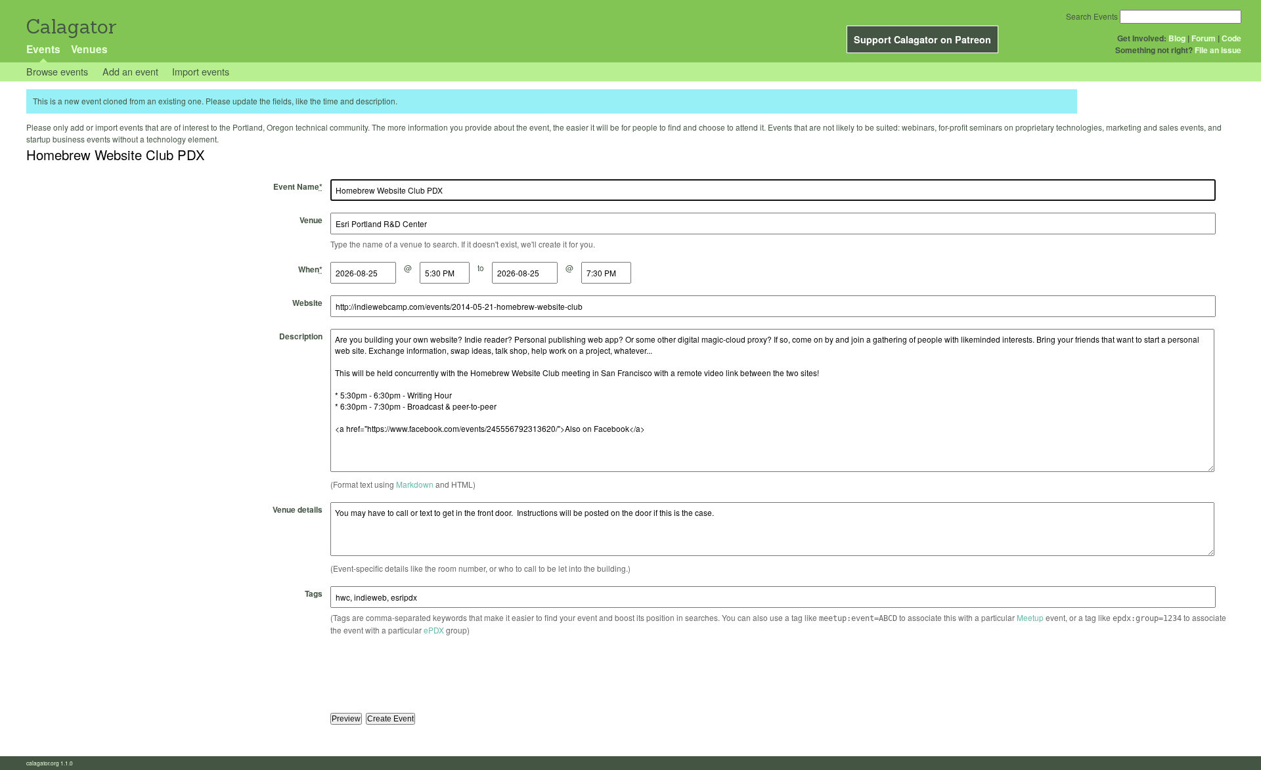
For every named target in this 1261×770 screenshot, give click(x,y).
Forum (1203, 38)
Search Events (1092, 16)
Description (300, 336)
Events (43, 48)
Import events (200, 71)
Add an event (130, 71)
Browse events (57, 71)
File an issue (1218, 50)
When (310, 269)
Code (1231, 38)
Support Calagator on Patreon (922, 39)
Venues (89, 48)
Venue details (297, 509)
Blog (1176, 38)
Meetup (1030, 617)
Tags (313, 593)
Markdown (414, 484)
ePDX (434, 629)
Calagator (70, 26)
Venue (310, 220)
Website (307, 303)
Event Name (297, 186)
